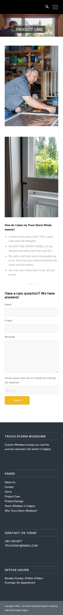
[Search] (45, 7)
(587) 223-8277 (13, 541)
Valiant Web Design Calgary (16, 610)
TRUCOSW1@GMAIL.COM (21, 545)
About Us (10, 482)
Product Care (12, 496)
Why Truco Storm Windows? (21, 510)
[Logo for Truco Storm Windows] (26, 7)
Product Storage (14, 501)
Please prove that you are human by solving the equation (30, 380)
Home (8, 491)
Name (9, 304)
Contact (9, 487)
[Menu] (53, 7)
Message (11, 336)
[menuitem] (45, 7)
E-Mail (9, 320)
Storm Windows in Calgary (20, 506)
